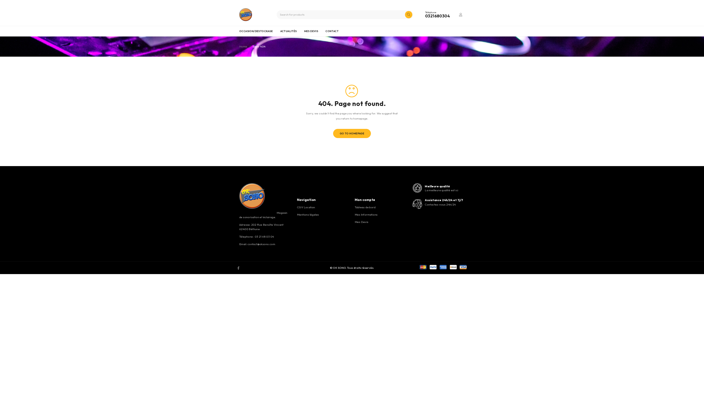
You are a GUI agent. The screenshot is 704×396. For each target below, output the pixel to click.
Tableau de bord (365, 207)
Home (243, 46)
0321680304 (437, 16)
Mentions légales (308, 214)
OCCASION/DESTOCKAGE (256, 31)
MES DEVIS (311, 31)
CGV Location (306, 207)
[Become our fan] (238, 268)
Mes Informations (366, 214)
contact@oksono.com (261, 244)
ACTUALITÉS (288, 31)
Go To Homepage (352, 133)
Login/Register (461, 15)
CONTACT (332, 31)
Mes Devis (361, 222)
